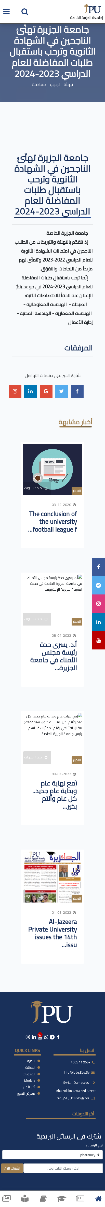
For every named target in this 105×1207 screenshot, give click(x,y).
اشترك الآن (12, 1168)
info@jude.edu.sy (77, 1073)
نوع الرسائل (94, 1145)
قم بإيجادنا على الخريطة (73, 1098)
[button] (24, 11)
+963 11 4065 (80, 1062)
